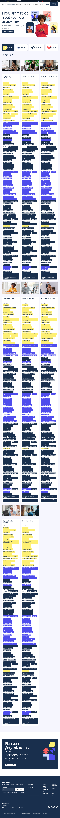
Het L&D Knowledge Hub (54, 785)
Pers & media (45, 793)
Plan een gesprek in (10, 764)
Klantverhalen (45, 789)
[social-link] (49, 807)
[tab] (21, 47)
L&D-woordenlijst (54, 798)
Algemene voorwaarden (36, 813)
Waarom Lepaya (44, 787)
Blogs (53, 791)
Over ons (44, 784)
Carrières (45, 791)
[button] (19, 4)
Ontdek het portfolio (8, 31)
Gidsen (53, 793)
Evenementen (54, 795)
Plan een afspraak (54, 4)
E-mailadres (5, 787)
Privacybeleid (45, 813)
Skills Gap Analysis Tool (54, 789)
